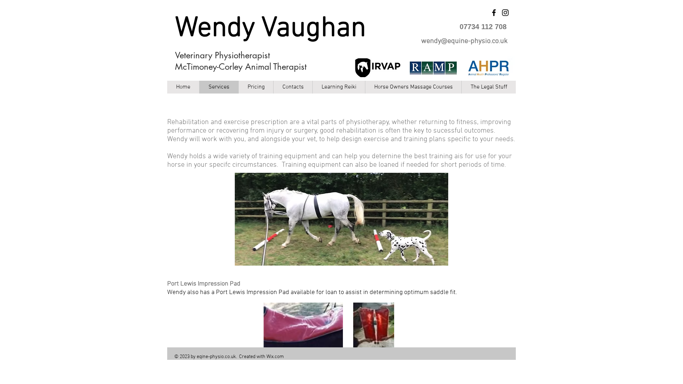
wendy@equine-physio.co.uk (464, 41)
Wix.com (275, 357)
